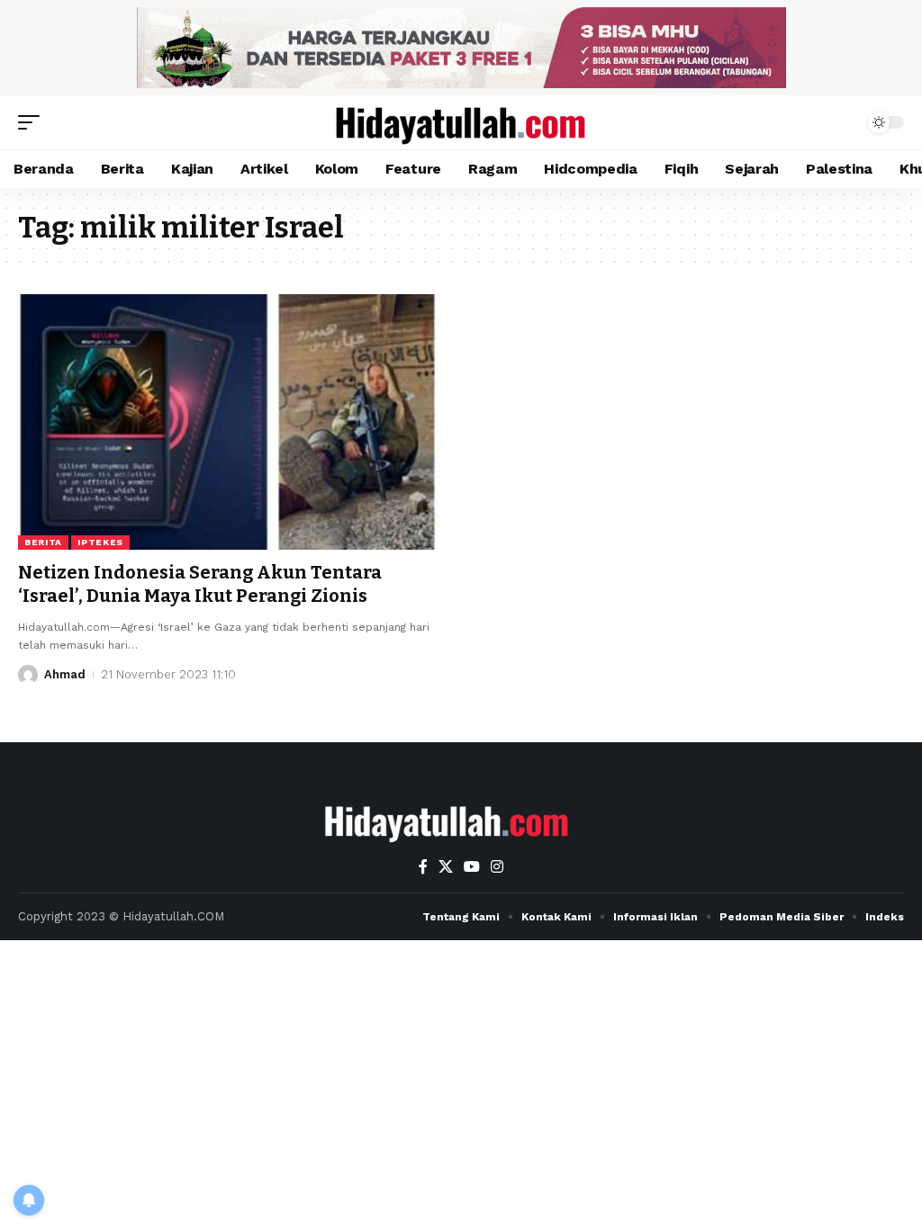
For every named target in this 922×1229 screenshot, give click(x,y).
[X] (445, 867)
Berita (43, 542)
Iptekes (100, 542)
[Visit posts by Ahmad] (28, 675)
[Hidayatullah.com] (461, 122)
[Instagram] (497, 867)
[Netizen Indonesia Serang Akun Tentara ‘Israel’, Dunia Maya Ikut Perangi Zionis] (230, 421)
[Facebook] (423, 867)
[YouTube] (471, 867)
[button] (33, 122)
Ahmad (65, 674)
